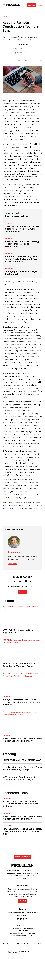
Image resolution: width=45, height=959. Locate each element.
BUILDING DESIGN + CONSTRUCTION (22, 933)
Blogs (5, 17)
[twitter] (22, 60)
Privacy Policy (36, 943)
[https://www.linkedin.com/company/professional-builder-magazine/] (23, 919)
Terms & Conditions (9, 947)
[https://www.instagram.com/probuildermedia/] (21, 919)
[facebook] (15, 60)
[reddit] (26, 60)
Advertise (13, 943)
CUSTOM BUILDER (16, 928)
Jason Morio (22, 44)
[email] (30, 60)
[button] (4, 5)
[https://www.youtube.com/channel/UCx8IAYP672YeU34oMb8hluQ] (26, 919)
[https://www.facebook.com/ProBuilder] (18, 919)
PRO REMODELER (29, 928)
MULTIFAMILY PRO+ (22, 931)
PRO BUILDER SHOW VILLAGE (22, 936)
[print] (41, 60)
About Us (5, 943)
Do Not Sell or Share (24, 943)
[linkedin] (19, 60)
